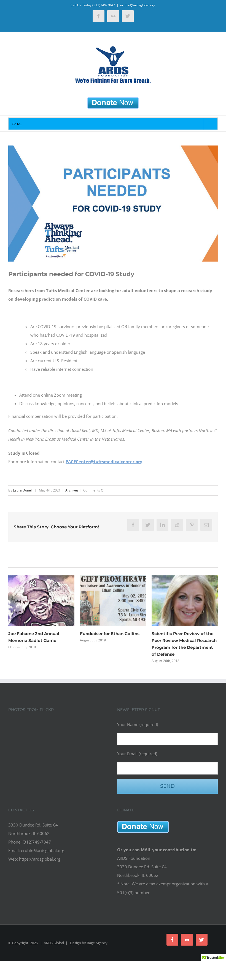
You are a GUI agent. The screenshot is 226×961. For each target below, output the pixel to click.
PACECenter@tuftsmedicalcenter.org (104, 461)
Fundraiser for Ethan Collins (109, 633)
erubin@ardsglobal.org (137, 5)
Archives (72, 490)
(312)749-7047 (103, 5)
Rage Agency (97, 942)
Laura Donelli (23, 490)
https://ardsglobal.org (39, 859)
